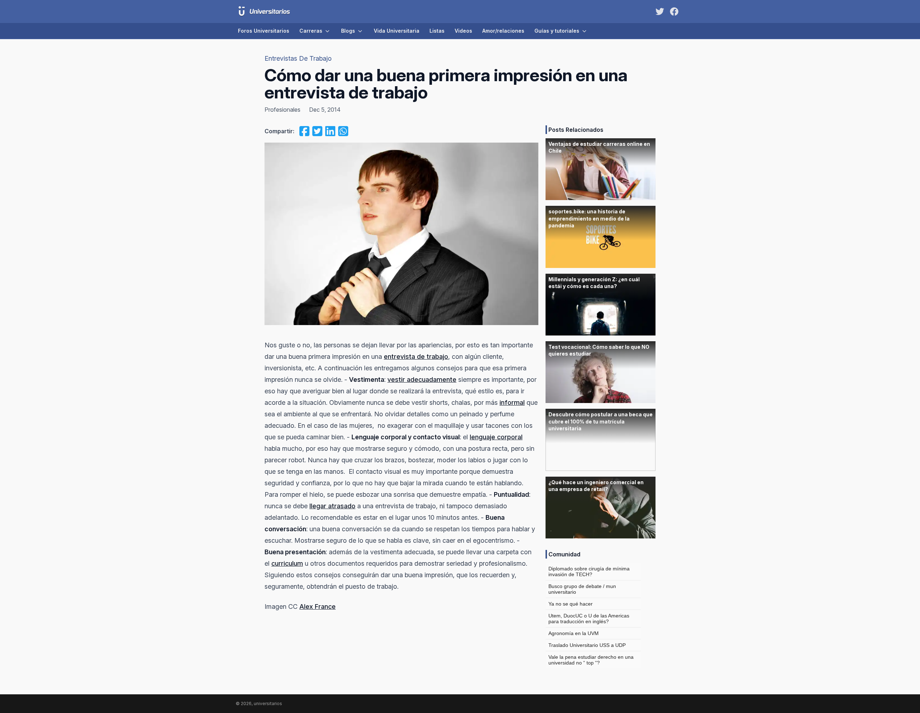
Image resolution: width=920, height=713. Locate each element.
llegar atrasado (332, 506)
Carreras (310, 31)
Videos (463, 31)
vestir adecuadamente (421, 379)
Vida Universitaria (396, 31)
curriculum (287, 563)
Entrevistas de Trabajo (298, 58)
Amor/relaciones (503, 31)
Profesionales (282, 109)
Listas (437, 31)
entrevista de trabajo (416, 356)
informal (512, 402)
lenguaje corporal (496, 437)
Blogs (348, 31)
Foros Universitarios (263, 31)
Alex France (317, 606)
